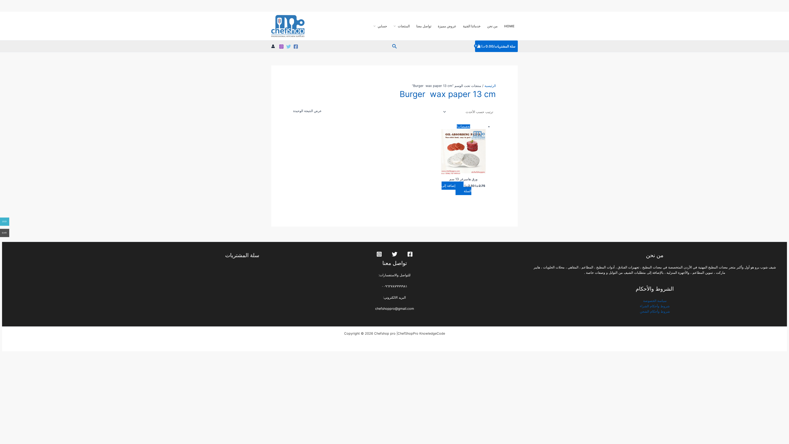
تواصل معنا (423, 26)
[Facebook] (295, 46)
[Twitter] (288, 46)
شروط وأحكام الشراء (655, 306)
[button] (394, 46)
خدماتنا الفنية (472, 26)
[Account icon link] (273, 46)
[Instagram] (281, 46)
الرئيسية (490, 86)
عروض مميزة (447, 26)
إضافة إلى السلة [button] (456, 188)
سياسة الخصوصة (655, 301)
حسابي (382, 26)
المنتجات (404, 26)
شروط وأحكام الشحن (655, 311)
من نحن (492, 26)
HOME (509, 26)
